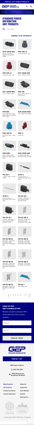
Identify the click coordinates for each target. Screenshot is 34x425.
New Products (8, 384)
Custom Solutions (9, 394)
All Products (7, 387)
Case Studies (24, 391)
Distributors (24, 397)
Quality (22, 394)
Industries (23, 387)
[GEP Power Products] (10, 6)
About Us (23, 384)
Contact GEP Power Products (17, 2)
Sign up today (17, 338)
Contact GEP (17, 359)
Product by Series (9, 391)
